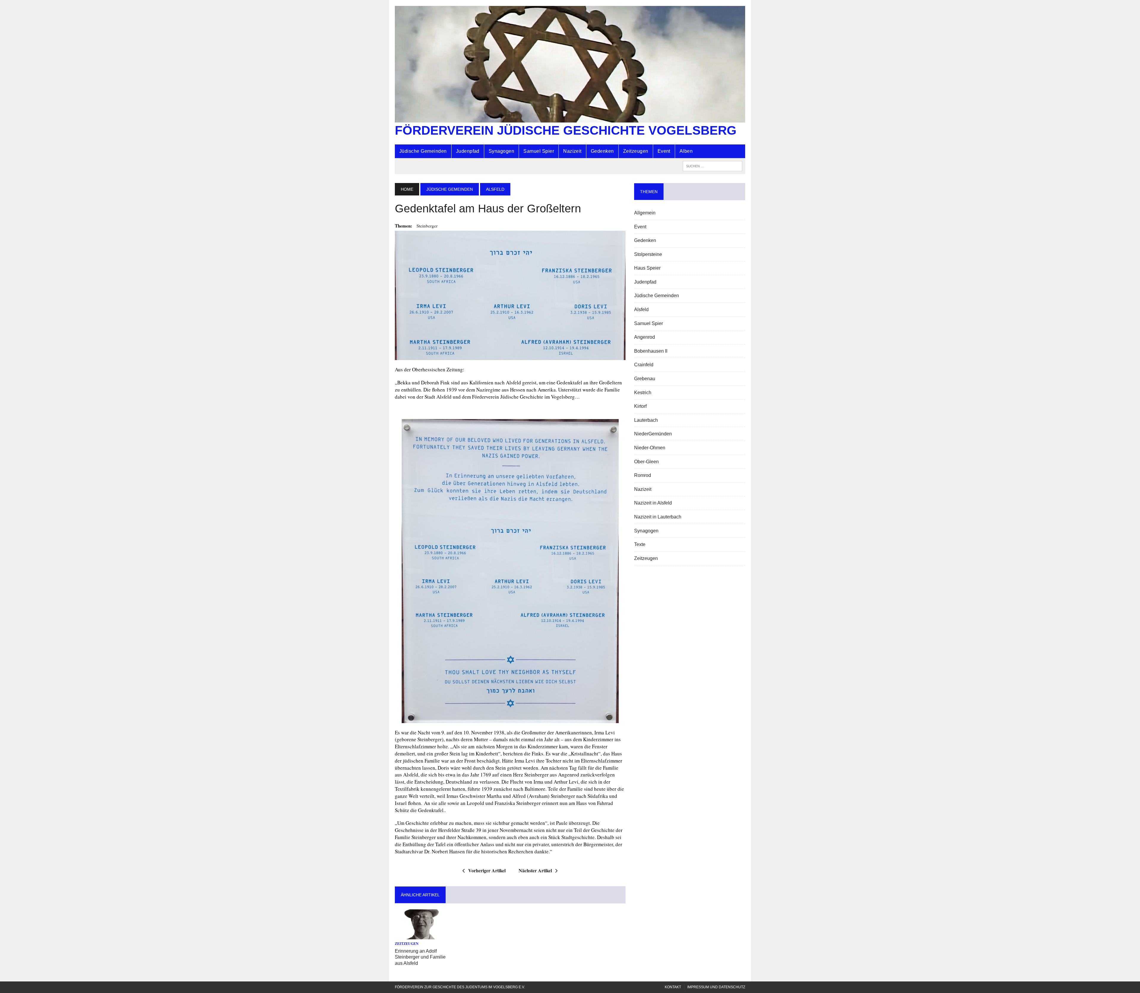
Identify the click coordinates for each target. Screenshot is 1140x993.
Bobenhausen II (650, 351)
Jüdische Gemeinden (423, 151)
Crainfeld (643, 364)
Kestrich (642, 392)
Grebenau (644, 378)
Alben (686, 151)
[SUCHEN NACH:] (712, 165)
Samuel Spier (538, 151)
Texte (639, 544)
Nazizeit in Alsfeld (653, 502)
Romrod (642, 475)
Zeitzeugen (635, 151)
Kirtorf (640, 406)
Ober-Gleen (646, 461)
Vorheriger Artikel (487, 870)
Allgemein (645, 212)
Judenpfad (467, 151)
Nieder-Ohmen (649, 447)
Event (664, 151)
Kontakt (673, 987)
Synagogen (501, 151)
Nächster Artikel (535, 870)
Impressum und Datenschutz (716, 987)
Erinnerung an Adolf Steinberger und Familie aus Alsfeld (420, 957)
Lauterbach (646, 420)
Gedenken (602, 151)
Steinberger (427, 226)
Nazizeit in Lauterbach (657, 516)
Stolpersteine (648, 254)
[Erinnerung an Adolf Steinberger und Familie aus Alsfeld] (421, 935)
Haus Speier (647, 267)
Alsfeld (641, 309)
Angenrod (644, 337)
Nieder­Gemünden (653, 433)
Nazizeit (572, 151)
